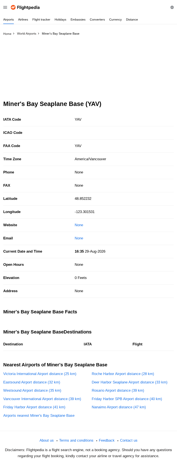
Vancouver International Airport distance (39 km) (42, 399)
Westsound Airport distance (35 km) (32, 390)
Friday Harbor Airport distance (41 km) (34, 407)
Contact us (128, 440)
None (79, 225)
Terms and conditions (76, 440)
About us (47, 440)
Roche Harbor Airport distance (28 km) (123, 374)
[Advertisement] (88, 70)
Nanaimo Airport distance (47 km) (119, 407)
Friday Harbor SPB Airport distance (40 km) (127, 399)
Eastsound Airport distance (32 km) (31, 382)
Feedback (107, 440)
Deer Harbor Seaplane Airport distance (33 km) (130, 382)
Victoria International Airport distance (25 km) (39, 374)
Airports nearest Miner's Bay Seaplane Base (38, 416)
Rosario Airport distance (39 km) (118, 390)
